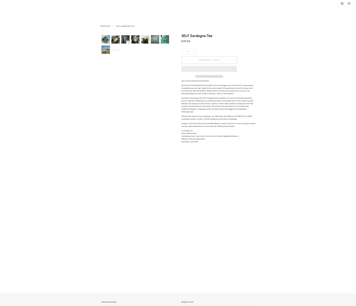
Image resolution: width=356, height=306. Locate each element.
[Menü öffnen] (346, 3)
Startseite (105, 26)
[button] (209, 69)
